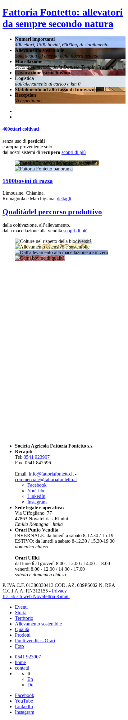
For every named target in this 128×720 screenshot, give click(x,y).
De (30, 684)
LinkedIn (36, 496)
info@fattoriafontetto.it (51, 473)
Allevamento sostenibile (38, 623)
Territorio (24, 618)
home (20, 662)
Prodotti (22, 635)
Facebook (37, 485)
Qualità (22, 629)
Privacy (59, 590)
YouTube (36, 490)
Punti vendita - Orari (35, 640)
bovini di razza (27, 181)
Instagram (37, 501)
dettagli (64, 198)
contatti (22, 668)
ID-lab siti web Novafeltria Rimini (36, 596)
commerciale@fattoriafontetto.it (46, 479)
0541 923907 (37, 457)
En (30, 679)
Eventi (21, 607)
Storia (20, 612)
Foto (19, 646)
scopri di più (74, 152)
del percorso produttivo (52, 212)
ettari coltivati (20, 129)
